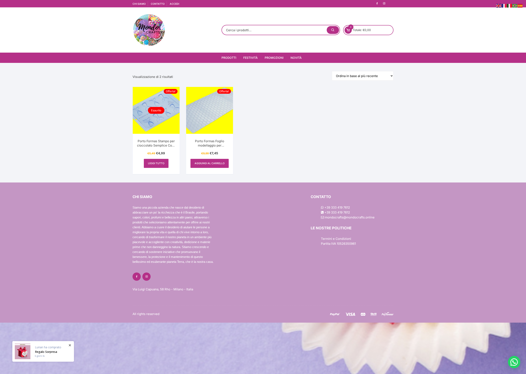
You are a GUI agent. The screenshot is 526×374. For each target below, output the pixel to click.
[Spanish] (520, 5)
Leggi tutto (156, 163)
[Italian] (509, 5)
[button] (514, 362)
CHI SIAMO (139, 3)
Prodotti (228, 57)
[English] (499, 5)
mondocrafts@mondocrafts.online (349, 217)
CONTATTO (158, 3)
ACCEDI (174, 3)
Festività (250, 57)
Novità (296, 57)
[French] (504, 5)
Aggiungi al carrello (210, 163)
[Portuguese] (515, 5)
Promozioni (274, 57)
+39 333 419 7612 (337, 207)
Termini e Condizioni (336, 239)
